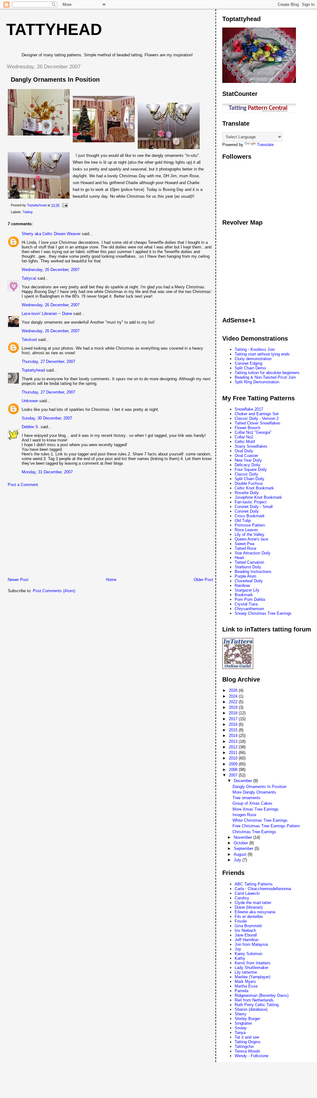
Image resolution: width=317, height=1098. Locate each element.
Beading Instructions (253, 571)
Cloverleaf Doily (249, 581)
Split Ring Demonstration (257, 382)
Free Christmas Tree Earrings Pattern (266, 826)
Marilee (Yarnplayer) (252, 977)
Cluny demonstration (253, 358)
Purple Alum (245, 576)
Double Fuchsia (249, 483)
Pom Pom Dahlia (250, 599)
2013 (234, 741)
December (243, 780)
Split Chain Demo (250, 368)
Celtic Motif (245, 441)
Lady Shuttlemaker (251, 967)
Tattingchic (244, 1046)
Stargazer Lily (247, 590)
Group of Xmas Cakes (252, 803)
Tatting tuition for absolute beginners (267, 372)
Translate (265, 144)
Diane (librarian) (249, 907)
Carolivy (242, 898)
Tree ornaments (246, 797)
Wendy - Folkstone (251, 1055)
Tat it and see (247, 1037)
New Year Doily (248, 460)
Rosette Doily (247, 492)
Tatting (28, 212)
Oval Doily (244, 451)
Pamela (241, 990)
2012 (234, 747)
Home (111, 579)
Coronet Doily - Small (254, 506)
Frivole (241, 921)
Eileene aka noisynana (255, 912)
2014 (234, 735)
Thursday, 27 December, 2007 (48, 361)
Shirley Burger (247, 1018)
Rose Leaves (246, 529)
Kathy (240, 958)
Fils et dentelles (249, 916)
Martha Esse (246, 986)
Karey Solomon (248, 953)
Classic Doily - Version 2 (257, 418)
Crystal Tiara (246, 604)
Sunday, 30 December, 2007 (47, 418)
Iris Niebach (245, 930)
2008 (234, 769)
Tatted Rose (245, 548)
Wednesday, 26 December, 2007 (51, 269)
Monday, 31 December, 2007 (47, 472)
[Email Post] (64, 205)
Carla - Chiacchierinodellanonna (263, 888)
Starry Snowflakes (251, 446)
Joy (238, 949)
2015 (234, 730)
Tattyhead (54, 29)
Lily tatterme (246, 972)
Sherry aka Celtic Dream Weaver (51, 233)
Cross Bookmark (250, 516)
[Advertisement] (48, 533)
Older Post (203, 579)
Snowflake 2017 (249, 409)
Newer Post (18, 579)
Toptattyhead (33, 370)
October (241, 843)
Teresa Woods (247, 1051)
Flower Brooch (247, 427)
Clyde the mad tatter (253, 902)
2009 (234, 764)
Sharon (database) (251, 1009)
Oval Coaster (246, 455)
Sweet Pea (244, 543)
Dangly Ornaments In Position (259, 786)
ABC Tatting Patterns (254, 884)
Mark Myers (245, 981)
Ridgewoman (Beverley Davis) (262, 995)
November (243, 837)
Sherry (240, 1014)
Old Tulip (243, 520)
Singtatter (243, 1023)
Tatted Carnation (249, 562)
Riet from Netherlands (254, 1000)
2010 (234, 758)
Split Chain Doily (249, 478)
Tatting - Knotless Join (255, 349)
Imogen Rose (244, 814)
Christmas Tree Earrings (254, 831)
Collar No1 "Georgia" (253, 432)
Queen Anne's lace (251, 539)
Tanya (240, 1032)
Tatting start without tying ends (262, 354)
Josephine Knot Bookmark (258, 497)
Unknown (30, 400)
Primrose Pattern (250, 525)
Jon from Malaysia (251, 944)
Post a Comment (23, 484)
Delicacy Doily (247, 465)
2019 (234, 707)
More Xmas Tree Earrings (255, 809)
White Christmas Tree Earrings (260, 820)
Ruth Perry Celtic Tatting (257, 1004)
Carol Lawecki (247, 893)
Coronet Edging (248, 363)
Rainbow (242, 585)
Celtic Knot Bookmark (254, 488)
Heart (239, 557)
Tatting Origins (248, 1042)
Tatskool (29, 339)
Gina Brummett (248, 926)
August (241, 854)
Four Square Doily (251, 469)
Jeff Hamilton (246, 939)
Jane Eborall (246, 935)
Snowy (241, 1028)
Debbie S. (30, 426)
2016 (234, 724)
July (238, 860)
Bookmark (244, 594)
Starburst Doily (248, 567)
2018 (234, 713)
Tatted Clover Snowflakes (257, 423)
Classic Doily (246, 474)
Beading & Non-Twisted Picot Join (265, 377)
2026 (234, 690)
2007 (234, 775)
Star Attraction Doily (253, 553)
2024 (234, 696)
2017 (234, 719)
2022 (234, 702)
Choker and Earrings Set (257, 413)
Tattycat (29, 278)
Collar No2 (244, 437)
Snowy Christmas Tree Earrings (263, 613)
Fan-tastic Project (251, 502)
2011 (234, 752)
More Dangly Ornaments (254, 792)
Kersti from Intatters (253, 963)
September (244, 848)
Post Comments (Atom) (54, 590)
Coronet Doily (247, 511)
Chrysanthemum (249, 608)
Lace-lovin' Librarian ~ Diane (47, 313)
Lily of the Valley (249, 534)
